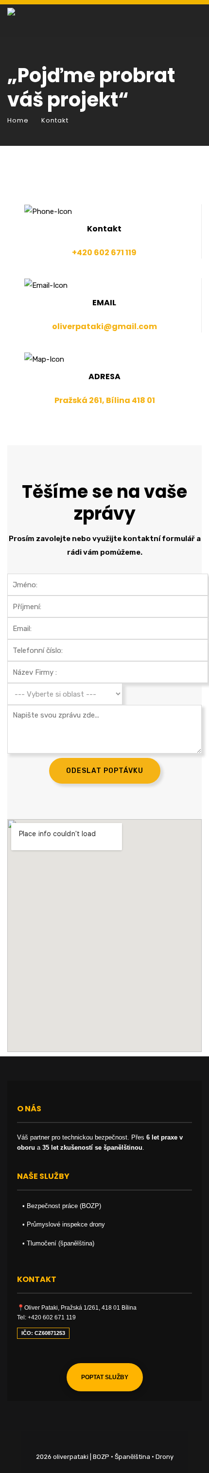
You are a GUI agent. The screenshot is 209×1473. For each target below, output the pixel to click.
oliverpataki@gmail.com (104, 326)
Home (18, 120)
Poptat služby (104, 1377)
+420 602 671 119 (104, 252)
